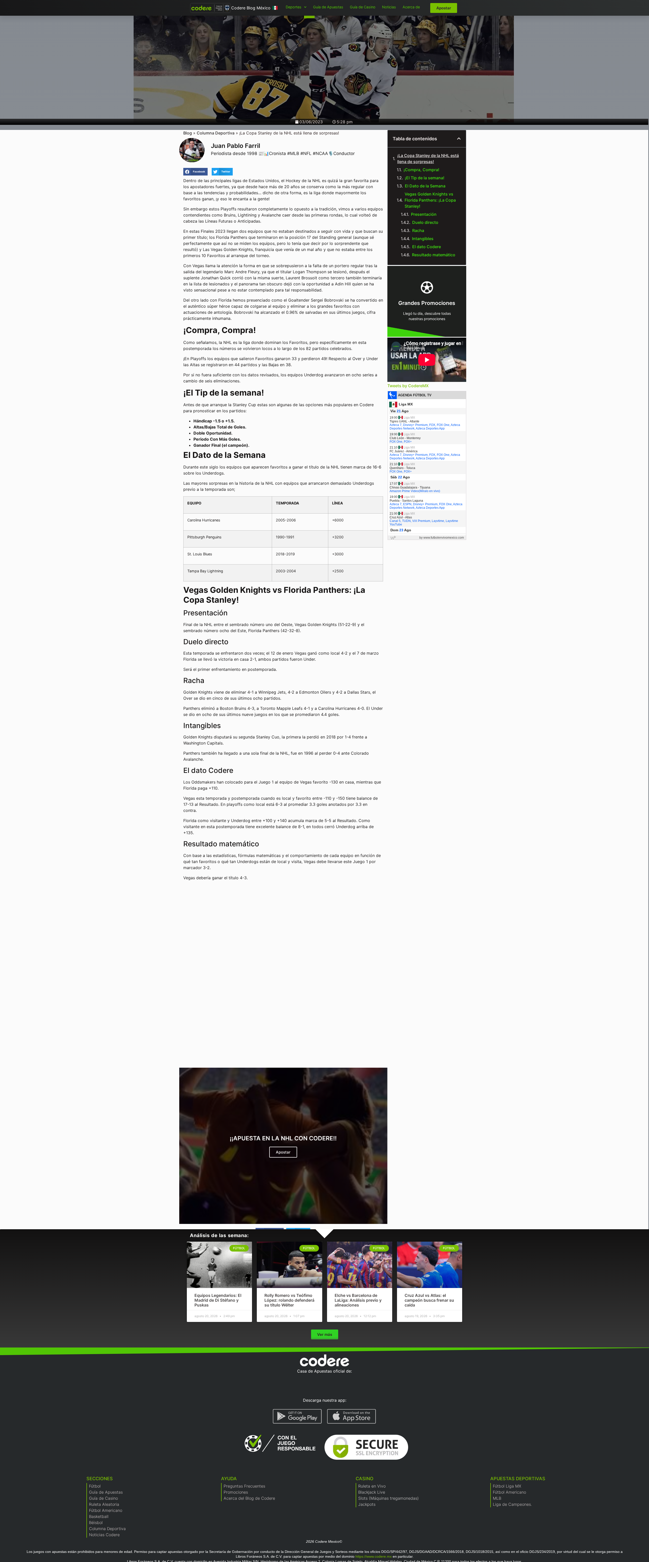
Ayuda (229, 1478)
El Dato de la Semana (425, 185)
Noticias (389, 7)
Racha (418, 230)
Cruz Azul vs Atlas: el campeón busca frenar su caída (429, 1300)
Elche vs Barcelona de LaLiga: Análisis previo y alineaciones (358, 1300)
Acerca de (411, 7)
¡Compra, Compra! (422, 169)
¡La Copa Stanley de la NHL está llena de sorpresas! (428, 158)
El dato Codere (427, 246)
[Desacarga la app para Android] (297, 1416)
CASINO (364, 1478)
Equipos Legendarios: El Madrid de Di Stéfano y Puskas (217, 1300)
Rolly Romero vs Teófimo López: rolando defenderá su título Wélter (289, 1300)
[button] (195, 171)
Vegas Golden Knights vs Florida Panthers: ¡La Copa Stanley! (430, 200)
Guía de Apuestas (328, 7)
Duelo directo (425, 222)
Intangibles (423, 238)
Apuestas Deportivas (517, 1478)
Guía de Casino (362, 7)
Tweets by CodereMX (408, 385)
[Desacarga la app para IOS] (351, 1416)
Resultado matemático (434, 254)
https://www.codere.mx (373, 1556)
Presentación (424, 214)
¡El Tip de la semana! (425, 177)
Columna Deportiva (216, 132)
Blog (187, 132)
